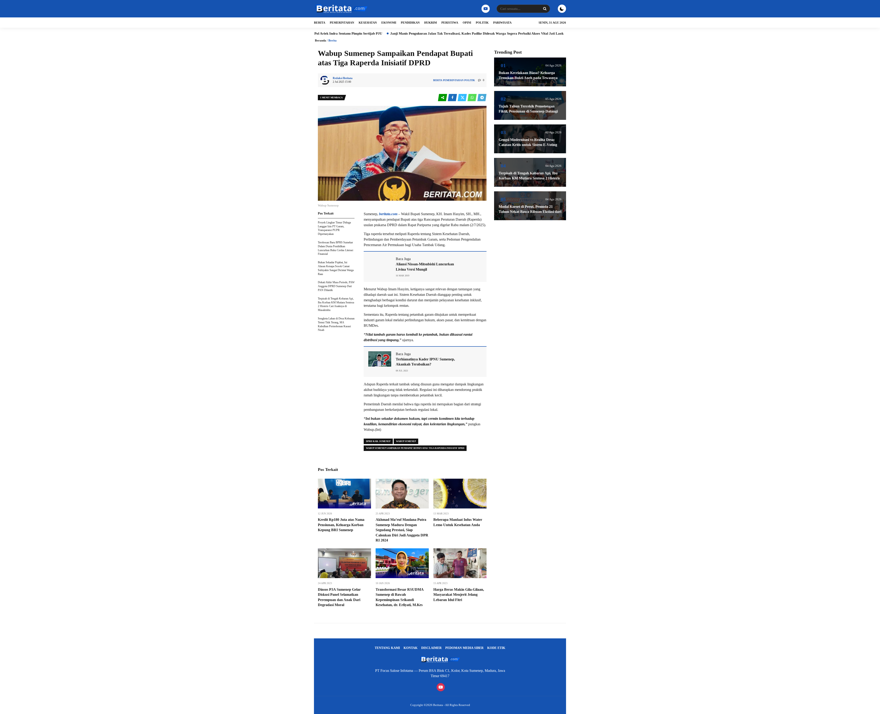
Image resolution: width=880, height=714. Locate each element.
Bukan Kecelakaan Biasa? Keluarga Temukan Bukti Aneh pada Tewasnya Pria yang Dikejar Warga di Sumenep (528, 78)
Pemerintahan (342, 22)
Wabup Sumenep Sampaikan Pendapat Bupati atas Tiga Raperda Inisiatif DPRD (415, 448)
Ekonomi (388, 22)
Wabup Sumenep (406, 441)
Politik (482, 22)
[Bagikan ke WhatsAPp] (472, 97)
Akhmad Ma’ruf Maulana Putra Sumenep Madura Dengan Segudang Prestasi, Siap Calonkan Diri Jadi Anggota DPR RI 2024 (402, 530)
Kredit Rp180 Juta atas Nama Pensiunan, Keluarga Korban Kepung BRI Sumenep (341, 525)
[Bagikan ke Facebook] (453, 97)
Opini (467, 22)
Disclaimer (431, 648)
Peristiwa (449, 22)
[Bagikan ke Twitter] (463, 97)
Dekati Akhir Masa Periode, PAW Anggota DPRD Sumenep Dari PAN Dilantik (336, 286)
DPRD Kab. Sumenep (378, 441)
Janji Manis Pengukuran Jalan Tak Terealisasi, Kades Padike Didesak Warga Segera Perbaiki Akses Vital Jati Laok (427, 33)
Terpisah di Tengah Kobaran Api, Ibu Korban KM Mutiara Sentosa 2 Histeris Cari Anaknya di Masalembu (529, 178)
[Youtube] (485, 9)
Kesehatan (368, 22)
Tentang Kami (387, 648)
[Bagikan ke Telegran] (482, 97)
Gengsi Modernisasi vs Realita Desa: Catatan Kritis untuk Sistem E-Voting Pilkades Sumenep (528, 145)
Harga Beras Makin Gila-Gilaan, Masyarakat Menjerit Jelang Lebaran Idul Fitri (458, 595)
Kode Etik (496, 648)
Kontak (411, 648)
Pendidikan (410, 22)
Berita (319, 22)
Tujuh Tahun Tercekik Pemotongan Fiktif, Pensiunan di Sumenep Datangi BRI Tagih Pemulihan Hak (528, 111)
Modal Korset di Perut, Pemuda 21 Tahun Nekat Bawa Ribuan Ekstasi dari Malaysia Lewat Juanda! (530, 212)
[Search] (544, 9)
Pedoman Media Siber (464, 648)
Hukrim (430, 22)
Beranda (320, 40)
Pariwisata (502, 22)
